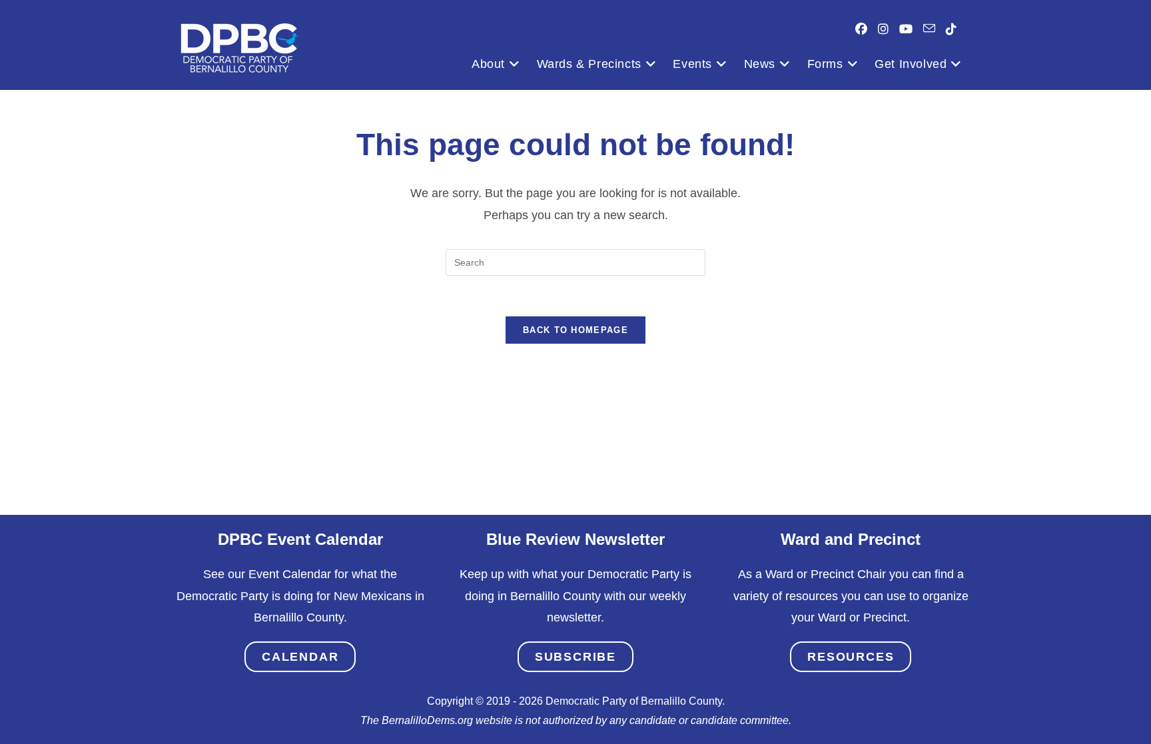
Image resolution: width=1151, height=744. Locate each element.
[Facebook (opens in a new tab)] (861, 29)
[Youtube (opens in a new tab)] (906, 29)
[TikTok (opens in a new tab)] (951, 29)
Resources (850, 656)
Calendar (300, 656)
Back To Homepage (575, 330)
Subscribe (575, 656)
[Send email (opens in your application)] (929, 28)
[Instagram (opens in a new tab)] (883, 29)
